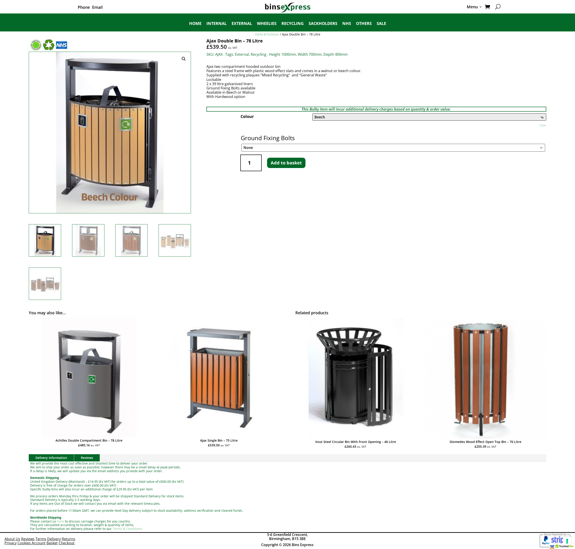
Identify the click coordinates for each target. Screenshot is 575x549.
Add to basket (286, 163)
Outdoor (272, 34)
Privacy (10, 542)
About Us (12, 538)
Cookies (25, 542)
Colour (247, 116)
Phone (84, 7)
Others (364, 24)
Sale (381, 24)
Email (97, 7)
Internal (216, 24)
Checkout (67, 542)
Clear (543, 125)
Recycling (292, 24)
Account (39, 542)
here (60, 521)
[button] (184, 59)
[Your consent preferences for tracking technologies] (567, 541)
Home (195, 24)
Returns (68, 538)
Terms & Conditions (127, 529)
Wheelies (266, 24)
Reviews (87, 458)
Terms (40, 538)
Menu (472, 7)
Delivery (54, 538)
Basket (52, 542)
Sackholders (323, 24)
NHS (346, 24)
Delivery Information (51, 458)
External (242, 24)
